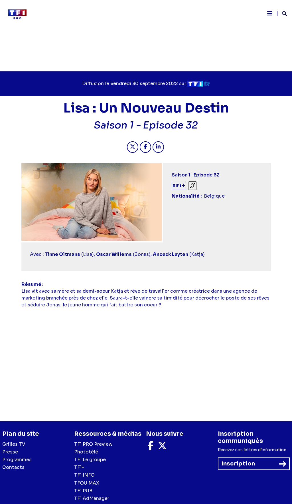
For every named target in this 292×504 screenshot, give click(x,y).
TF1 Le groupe (90, 460)
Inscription (238, 463)
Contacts (13, 467)
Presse (10, 452)
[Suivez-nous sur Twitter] (162, 447)
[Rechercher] (282, 14)
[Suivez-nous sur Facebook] (150, 447)
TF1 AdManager (91, 498)
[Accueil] (20, 14)
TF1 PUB (83, 491)
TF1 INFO (84, 475)
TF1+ (79, 467)
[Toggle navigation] (270, 15)
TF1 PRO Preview (93, 444)
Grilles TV (13, 444)
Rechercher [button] (282, 13)
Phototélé (86, 452)
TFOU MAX (86, 483)
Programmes (17, 460)
